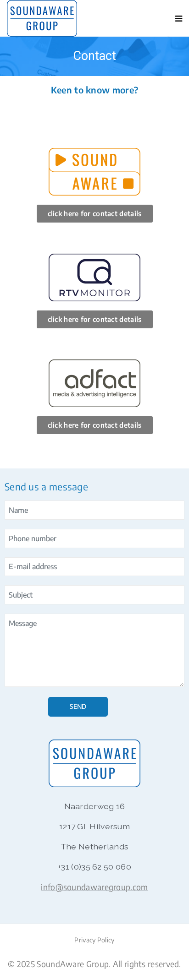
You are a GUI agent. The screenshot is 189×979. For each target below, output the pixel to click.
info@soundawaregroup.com (94, 887)
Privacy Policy (94, 940)
